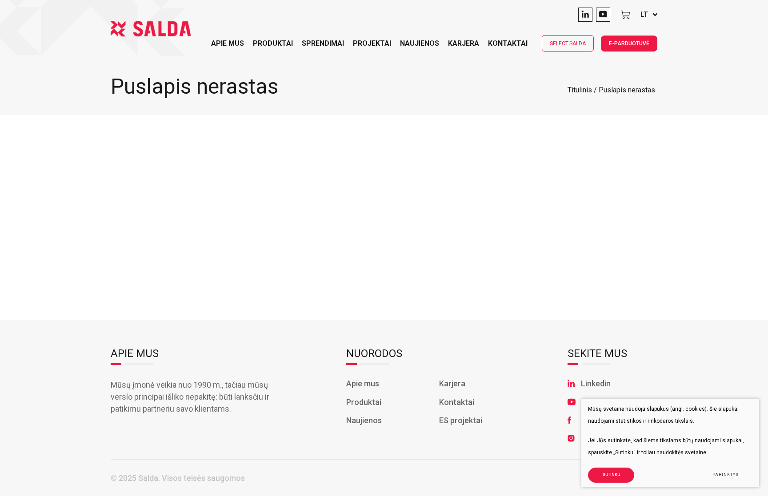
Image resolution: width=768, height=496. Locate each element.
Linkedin (596, 383)
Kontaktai (508, 43)
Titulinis (580, 90)
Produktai (273, 43)
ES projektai (460, 420)
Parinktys (725, 474)
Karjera (463, 43)
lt (644, 14)
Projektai (372, 43)
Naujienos (419, 43)
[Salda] (151, 29)
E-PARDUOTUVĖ (629, 43)
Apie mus (362, 383)
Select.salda (568, 43)
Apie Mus (227, 43)
